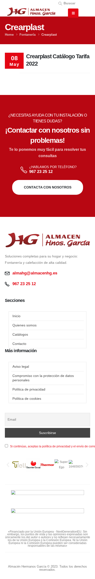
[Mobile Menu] (73, 13)
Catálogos (20, 334)
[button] (66, 3)
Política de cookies (26, 398)
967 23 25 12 (41, 171)
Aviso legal (20, 366)
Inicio (16, 316)
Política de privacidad (28, 389)
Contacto (19, 344)
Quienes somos (24, 325)
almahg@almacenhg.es (34, 273)
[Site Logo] (31, 11)
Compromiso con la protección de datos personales (43, 378)
